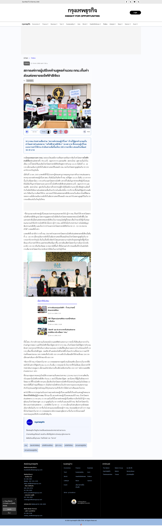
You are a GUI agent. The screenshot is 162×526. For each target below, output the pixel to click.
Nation (117, 471)
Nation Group (119, 468)
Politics (105, 24)
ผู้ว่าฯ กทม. (59, 445)
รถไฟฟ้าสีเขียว (69, 445)
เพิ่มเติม (5, 505)
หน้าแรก (26, 58)
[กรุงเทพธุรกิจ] (26, 24)
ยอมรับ (9, 509)
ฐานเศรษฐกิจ (130, 474)
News (119, 24)
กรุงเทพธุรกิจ (106, 471)
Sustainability (70, 24)
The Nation (106, 468)
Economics (35, 24)
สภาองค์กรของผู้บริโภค (31, 450)
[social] (126, 2)
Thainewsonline (107, 474)
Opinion (127, 24)
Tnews (117, 474)
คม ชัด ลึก (129, 468)
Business (53, 24)
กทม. (26, 445)
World (84, 24)
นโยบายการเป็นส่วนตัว (80, 486)
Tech (61, 24)
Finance (44, 24)
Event (134, 24)
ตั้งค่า (9, 513)
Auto (79, 24)
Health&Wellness (94, 24)
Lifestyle (112, 24)
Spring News (130, 471)
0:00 (33, 132)
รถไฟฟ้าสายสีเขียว (47, 445)
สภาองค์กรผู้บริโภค (81, 445)
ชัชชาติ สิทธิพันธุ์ (34, 445)
